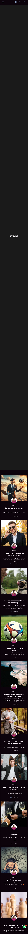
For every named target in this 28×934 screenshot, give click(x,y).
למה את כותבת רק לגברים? (14, 508)
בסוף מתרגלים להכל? (14, 880)
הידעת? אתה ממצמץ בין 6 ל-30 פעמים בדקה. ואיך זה (14, 695)
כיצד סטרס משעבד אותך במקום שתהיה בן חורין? (14, 926)
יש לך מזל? (14, 835)
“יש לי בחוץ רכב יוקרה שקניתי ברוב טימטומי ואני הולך (14, 742)
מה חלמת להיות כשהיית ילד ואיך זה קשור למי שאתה (14, 602)
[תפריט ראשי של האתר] (2, 2)
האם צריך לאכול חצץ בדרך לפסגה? (14, 649)
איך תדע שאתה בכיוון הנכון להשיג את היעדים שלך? (14, 788)
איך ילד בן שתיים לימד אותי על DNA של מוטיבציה (14, 554)
